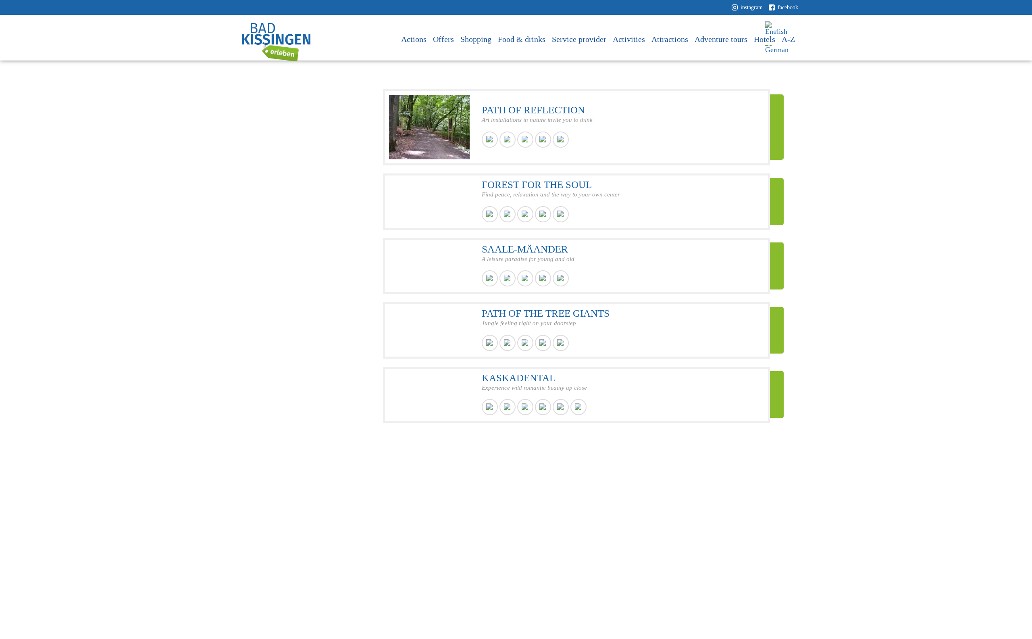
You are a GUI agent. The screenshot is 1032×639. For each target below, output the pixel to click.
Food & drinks (521, 39)
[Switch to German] (778, 47)
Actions (414, 39)
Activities (629, 39)
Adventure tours (721, 39)
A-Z (788, 39)
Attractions (669, 39)
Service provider (579, 39)
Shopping (475, 39)
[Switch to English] (778, 28)
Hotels (764, 39)
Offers (443, 39)
